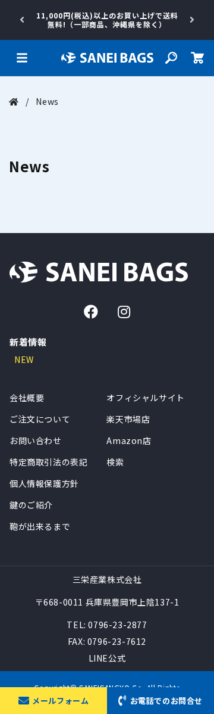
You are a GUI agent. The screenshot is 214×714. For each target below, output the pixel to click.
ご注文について (40, 419)
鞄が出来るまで (40, 526)
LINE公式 (107, 658)
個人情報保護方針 (44, 483)
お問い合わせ (36, 440)
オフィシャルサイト (145, 397)
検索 (115, 462)
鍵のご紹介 (31, 505)
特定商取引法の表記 (48, 462)
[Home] (14, 101)
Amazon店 (128, 440)
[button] (22, 58)
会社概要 (27, 397)
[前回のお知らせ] (22, 20)
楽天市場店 (128, 419)
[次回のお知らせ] (192, 20)
